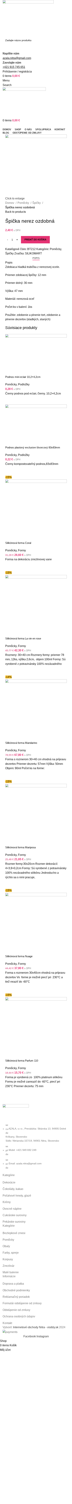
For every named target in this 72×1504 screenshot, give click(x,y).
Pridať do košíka (35, 239)
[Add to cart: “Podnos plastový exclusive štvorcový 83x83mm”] (9, 470)
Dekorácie (9, 1182)
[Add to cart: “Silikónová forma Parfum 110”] (9, 1092)
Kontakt (7, 1323)
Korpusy (8, 1259)
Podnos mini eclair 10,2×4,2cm (23, 376)
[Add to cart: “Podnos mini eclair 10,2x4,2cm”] (9, 400)
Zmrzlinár (8, 1265)
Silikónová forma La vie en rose (23, 638)
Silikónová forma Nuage (19, 956)
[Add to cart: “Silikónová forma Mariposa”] (9, 883)
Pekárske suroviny (14, 1221)
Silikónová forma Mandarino (21, 742)
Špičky (36, 202)
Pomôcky (23, 202)
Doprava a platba (13, 1283)
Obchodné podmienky (16, 1290)
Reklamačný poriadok (16, 1296)
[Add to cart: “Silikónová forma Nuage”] (9, 988)
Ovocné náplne (12, 1208)
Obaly (6, 1246)
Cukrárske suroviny (15, 1215)
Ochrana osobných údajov (19, 1316)
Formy (22, 550)
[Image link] (16, 1113)
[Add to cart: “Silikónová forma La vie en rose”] (9, 670)
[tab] (36, 258)
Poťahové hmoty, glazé (17, 1195)
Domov (10, 202)
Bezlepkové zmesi (14, 1233)
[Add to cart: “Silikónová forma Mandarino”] (9, 775)
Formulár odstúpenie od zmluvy (22, 1303)
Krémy (7, 1202)
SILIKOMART (33, 253)
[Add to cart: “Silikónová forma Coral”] (9, 566)
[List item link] (36, 1146)
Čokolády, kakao (13, 1188)
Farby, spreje (11, 1252)
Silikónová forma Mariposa (20, 847)
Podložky (24, 384)
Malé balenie (11, 1272)
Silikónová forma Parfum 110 (21, 1060)
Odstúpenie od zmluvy (16, 1309)
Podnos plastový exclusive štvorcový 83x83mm (32, 447)
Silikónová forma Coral (18, 542)
